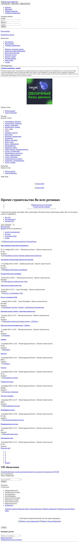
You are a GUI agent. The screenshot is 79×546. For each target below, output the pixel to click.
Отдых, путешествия (12, 151)
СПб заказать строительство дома (11, 285)
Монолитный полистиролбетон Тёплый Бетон (14, 245)
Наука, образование (12, 144)
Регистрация (5, 31)
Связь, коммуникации (12, 155)
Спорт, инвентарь (11, 157)
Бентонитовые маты (7, 438)
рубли (7, 234)
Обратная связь (23, 509)
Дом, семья (9, 129)
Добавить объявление (12, 13)
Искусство (8, 134)
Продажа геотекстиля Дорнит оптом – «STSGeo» (15, 325)
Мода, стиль (9, 142)
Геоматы (3, 367)
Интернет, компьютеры (13, 136)
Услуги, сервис (10, 162)
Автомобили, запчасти (13, 121)
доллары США (11, 236)
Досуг (7, 131)
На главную (9, 42)
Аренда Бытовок (11, 113)
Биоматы (3, 353)
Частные (9, 221)
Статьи (7, 62)
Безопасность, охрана (12, 127)
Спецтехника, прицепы (13, 123)
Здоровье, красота (11, 133)
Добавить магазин (11, 11)
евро (7, 238)
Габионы (3, 339)
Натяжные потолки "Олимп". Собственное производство (18, 311)
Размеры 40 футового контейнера (11, 273)
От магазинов (10, 219)
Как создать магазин (12, 53)
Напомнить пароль (7, 35)
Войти (3, 26)
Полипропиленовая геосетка (9, 424)
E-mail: (3, 18)
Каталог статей (10, 57)
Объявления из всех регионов (11, 540)
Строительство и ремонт (13, 159)
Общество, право (11, 147)
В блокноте (9, 505)
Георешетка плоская (7, 381)
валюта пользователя (12, 232)
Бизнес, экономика (11, 125)
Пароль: (3, 22)
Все (7, 217)
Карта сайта (9, 60)
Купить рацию (10, 111)
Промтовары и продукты (14, 153)
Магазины (8, 9)
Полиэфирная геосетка (8, 410)
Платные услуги (10, 55)
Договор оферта (10, 58)
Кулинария (9, 138)
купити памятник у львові (10, 68)
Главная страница (11, 509)
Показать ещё (5, 448)
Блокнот (8, 7)
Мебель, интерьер (11, 140)
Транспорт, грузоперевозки (14, 160)
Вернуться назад (6, 538)
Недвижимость (10, 146)
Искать (4, 481)
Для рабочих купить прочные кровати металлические (17, 259)
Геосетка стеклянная (7, 396)
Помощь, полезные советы (14, 49)
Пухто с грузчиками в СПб (9, 297)
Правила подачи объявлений (15, 51)
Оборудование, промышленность (16, 149)
